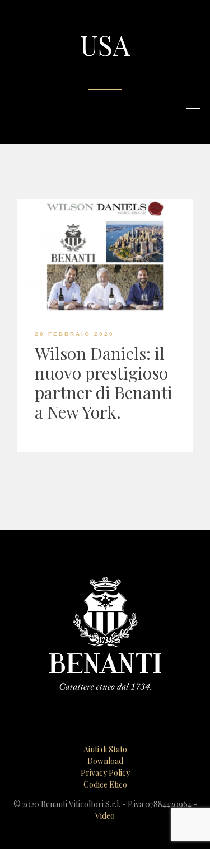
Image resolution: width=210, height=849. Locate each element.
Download (105, 761)
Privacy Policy (105, 772)
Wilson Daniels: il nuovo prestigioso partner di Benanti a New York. (103, 382)
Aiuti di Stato (105, 749)
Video (105, 815)
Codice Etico (105, 784)
